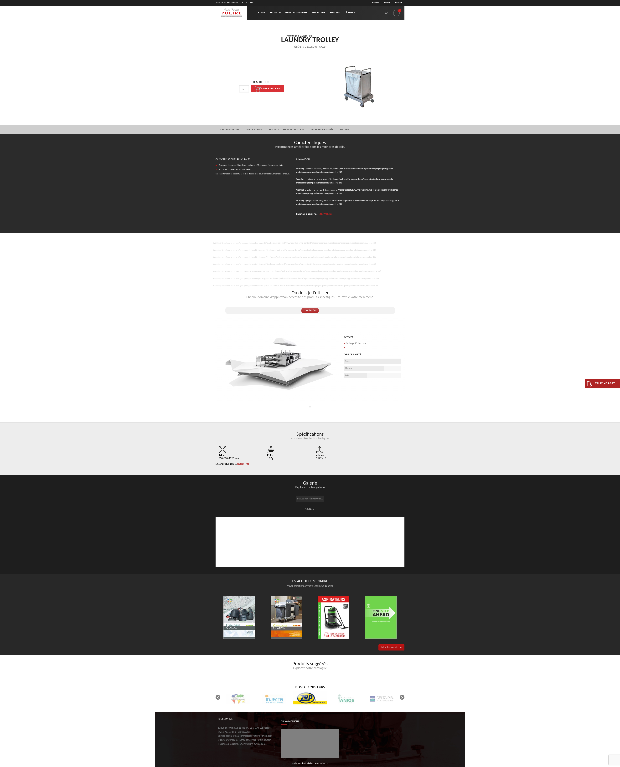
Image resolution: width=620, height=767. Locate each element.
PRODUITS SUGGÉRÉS (322, 129)
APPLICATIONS (254, 129)
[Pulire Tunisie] (231, 13)
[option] (261, 89)
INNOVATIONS (325, 214)
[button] (218, 697)
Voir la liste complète (389, 647)
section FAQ (243, 464)
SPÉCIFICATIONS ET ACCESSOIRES (286, 129)
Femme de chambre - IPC (299, 36)
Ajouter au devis (269, 88)
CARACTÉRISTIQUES (229, 129)
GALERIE (344, 129)
